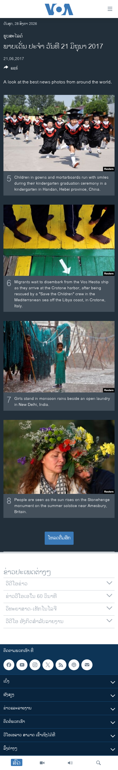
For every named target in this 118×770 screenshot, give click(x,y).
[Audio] (70, 763)
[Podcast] (73, 664)
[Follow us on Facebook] (8, 664)
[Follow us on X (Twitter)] (47, 664)
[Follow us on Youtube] (21, 664)
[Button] (11, 69)
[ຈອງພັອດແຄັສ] (86, 664)
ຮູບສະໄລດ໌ (13, 36)
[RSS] (61, 664)
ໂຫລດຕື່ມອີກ (59, 538)
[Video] (42, 763)
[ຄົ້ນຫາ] (98, 763)
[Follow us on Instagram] (35, 664)
